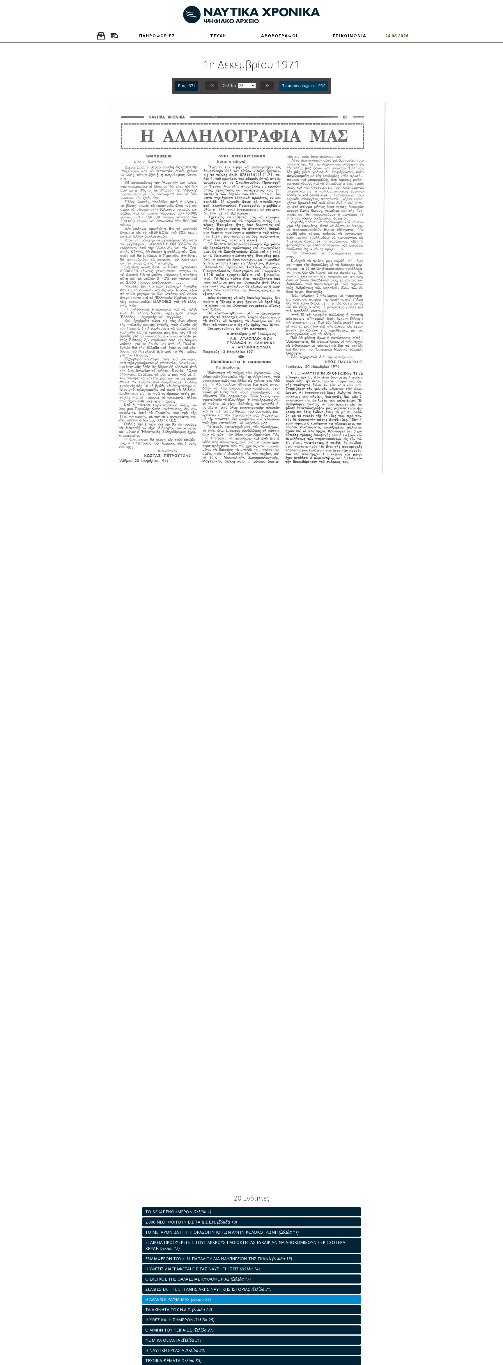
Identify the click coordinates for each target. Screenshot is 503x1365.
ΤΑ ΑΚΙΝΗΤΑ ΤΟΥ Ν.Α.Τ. (178, 1309)
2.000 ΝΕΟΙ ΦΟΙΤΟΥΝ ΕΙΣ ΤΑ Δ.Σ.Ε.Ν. (191, 1222)
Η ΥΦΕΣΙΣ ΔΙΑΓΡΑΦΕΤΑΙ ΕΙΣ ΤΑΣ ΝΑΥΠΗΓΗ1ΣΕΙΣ (202, 1269)
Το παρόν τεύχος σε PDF (303, 85)
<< (211, 85)
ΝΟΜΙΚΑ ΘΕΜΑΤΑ (173, 1340)
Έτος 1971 (186, 85)
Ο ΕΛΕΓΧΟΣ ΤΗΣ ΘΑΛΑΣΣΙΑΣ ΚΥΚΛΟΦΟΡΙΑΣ (198, 1279)
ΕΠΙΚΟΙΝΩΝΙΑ (349, 35)
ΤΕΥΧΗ (218, 35)
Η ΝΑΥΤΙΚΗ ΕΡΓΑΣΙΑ (175, 1350)
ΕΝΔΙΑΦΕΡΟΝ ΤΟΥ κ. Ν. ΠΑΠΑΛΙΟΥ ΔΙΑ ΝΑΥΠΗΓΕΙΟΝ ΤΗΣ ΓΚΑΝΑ (218, 1258)
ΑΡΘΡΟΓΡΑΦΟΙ (279, 35)
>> (267, 85)
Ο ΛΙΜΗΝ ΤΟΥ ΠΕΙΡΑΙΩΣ (179, 1330)
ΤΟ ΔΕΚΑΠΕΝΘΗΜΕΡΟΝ (178, 1211)
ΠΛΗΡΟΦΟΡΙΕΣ (157, 35)
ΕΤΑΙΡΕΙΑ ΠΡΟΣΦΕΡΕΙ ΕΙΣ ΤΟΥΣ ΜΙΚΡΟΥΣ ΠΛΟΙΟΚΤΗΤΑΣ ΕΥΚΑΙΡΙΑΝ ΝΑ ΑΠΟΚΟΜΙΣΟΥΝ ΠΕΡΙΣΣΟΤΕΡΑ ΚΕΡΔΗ (245, 1245)
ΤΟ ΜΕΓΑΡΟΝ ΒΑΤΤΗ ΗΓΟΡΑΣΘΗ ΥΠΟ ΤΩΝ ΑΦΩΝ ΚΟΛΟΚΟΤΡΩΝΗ (222, 1232)
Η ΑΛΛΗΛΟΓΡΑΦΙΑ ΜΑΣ (178, 1299)
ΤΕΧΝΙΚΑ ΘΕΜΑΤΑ (173, 1360)
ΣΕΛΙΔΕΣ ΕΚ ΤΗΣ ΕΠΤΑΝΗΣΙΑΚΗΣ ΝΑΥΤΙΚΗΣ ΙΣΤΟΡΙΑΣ (208, 1289)
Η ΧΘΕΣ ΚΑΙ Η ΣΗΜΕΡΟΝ (179, 1319)
